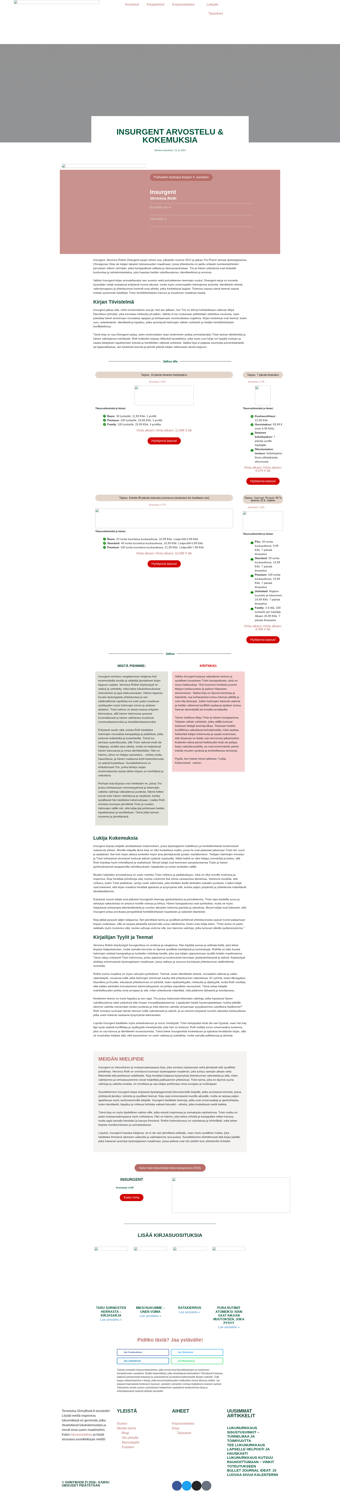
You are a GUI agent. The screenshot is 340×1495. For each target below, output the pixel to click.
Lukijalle (212, 4)
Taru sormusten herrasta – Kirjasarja (111, 1311)
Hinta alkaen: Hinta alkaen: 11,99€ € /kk (164, 430)
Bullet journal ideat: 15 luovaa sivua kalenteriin (252, 1472)
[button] (143, 1352)
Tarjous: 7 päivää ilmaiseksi (263, 374)
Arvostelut (132, 4)
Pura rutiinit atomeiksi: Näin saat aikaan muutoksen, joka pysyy (228, 1315)
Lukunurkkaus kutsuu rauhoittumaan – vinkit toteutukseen (250, 1462)
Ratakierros (189, 1307)
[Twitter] (187, 1486)
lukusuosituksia (82, 1434)
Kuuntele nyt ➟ (160, 207)
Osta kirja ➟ (158, 219)
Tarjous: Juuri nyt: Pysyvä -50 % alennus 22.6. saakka (263, 499)
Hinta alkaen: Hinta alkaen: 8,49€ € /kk (263, 627)
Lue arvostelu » (111, 1319)
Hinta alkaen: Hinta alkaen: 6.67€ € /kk (263, 469)
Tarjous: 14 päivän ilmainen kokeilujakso (164, 374)
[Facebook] (177, 1486)
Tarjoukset (215, 13)
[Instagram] (196, 1486)
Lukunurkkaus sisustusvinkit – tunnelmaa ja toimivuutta (243, 1434)
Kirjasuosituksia (183, 4)
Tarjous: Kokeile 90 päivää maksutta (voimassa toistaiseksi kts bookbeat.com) (164, 497)
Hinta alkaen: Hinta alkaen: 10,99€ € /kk (164, 553)
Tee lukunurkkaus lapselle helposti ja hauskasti (248, 1449)
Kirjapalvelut (155, 4)
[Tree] (206, 1486)
